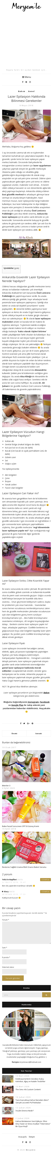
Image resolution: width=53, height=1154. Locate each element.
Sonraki (38, 733)
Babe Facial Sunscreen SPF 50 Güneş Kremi (20, 826)
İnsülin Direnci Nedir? (25, 1110)
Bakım (21, 91)
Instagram (33, 702)
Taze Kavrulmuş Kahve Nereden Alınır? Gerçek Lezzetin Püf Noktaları (32, 1101)
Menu (27, 77)
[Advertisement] (26, 40)
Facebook (45, 702)
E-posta (6, 957)
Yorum (5, 919)
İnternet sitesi (8, 967)
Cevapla (45, 880)
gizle (17, 268)
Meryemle (31, 1150)
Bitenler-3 (6, 785)
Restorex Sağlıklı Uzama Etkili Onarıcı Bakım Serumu (24, 867)
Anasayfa (22, 1136)
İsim (4, 947)
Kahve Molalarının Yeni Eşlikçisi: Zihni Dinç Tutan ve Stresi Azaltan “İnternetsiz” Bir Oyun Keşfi (33, 1124)
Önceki (14, 733)
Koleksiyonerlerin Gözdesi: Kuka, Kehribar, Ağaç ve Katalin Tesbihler (30, 1080)
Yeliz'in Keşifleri (9, 879)
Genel (31, 91)
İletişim (32, 1136)
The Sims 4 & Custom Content (28, 1089)
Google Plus (17, 705)
